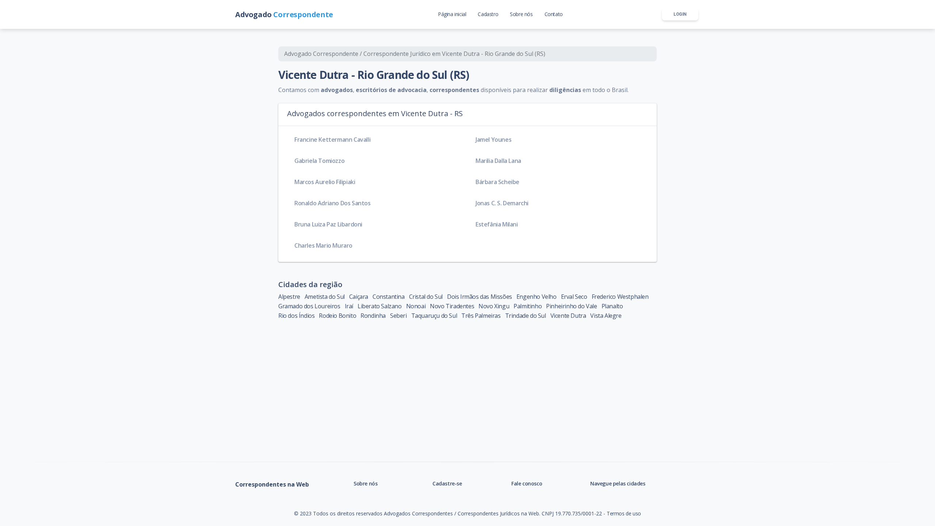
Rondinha (373, 316)
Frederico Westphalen (620, 297)
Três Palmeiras (480, 316)
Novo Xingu (493, 306)
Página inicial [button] (452, 14)
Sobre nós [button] (521, 14)
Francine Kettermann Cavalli (332, 140)
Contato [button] (554, 14)
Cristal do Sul (426, 297)
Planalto (612, 306)
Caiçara (358, 297)
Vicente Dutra (568, 316)
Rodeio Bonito (337, 316)
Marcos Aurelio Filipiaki (324, 182)
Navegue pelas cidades (617, 483)
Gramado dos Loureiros (309, 306)
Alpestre (289, 297)
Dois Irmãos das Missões (479, 297)
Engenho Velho (536, 297)
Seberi (398, 316)
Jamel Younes (493, 140)
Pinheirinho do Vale (571, 306)
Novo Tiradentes (452, 306)
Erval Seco (574, 297)
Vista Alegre (605, 316)
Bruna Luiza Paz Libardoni (328, 224)
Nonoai (416, 306)
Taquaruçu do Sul (434, 316)
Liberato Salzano (380, 306)
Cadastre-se (447, 483)
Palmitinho (528, 306)
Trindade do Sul (525, 316)
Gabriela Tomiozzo (319, 161)
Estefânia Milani (497, 224)
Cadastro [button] (488, 14)
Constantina (389, 297)
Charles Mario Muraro (323, 245)
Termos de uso (624, 513)
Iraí (349, 306)
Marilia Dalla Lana (498, 161)
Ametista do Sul (325, 297)
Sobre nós (365, 483)
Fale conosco (526, 483)
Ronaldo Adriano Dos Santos (332, 203)
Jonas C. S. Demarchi (502, 203)
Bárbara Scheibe (497, 182)
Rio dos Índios (296, 316)
